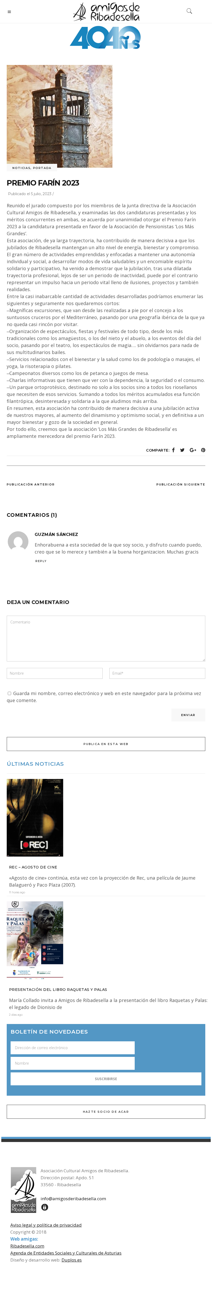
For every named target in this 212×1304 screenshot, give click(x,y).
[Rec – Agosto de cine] (106, 818)
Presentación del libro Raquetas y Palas (58, 989)
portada (42, 168)
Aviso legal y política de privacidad (46, 1225)
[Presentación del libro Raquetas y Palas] (106, 940)
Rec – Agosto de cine (33, 867)
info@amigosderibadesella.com (73, 1199)
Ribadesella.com (27, 1246)
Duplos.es (72, 1260)
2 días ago (15, 1014)
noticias (21, 168)
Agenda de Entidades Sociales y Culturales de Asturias (66, 1253)
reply (41, 561)
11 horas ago (17, 892)
